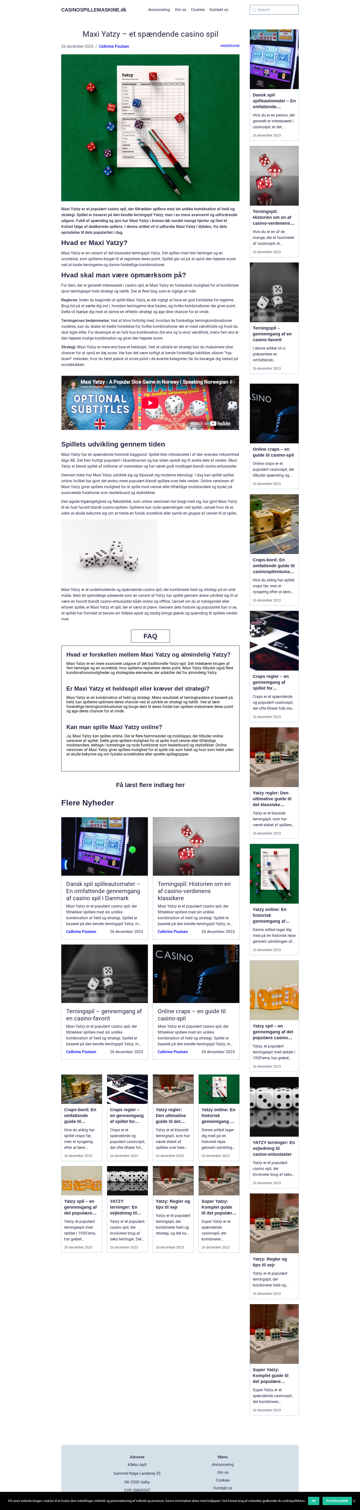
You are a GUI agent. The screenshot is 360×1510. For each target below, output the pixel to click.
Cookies (198, 9)
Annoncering (159, 9)
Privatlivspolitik (337, 1501)
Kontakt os (219, 9)
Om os (180, 9)
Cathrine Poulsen (114, 46)
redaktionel (230, 45)
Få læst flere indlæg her (150, 784)
